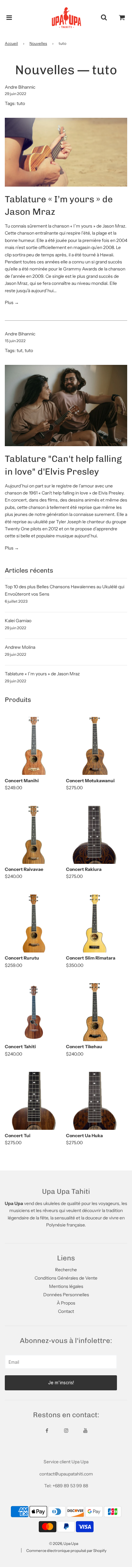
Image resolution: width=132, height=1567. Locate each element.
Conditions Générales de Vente (66, 1278)
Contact (66, 1311)
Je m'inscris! (61, 1382)
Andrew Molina (20, 647)
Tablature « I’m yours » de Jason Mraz (42, 674)
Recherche (66, 1270)
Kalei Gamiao (18, 620)
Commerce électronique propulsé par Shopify (66, 1550)
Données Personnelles (66, 1295)
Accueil (11, 43)
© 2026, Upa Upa (63, 1543)
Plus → (12, 302)
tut (19, 350)
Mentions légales (66, 1286)
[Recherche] (104, 17)
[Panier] (122, 17)
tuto (21, 103)
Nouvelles (38, 43)
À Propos (66, 1303)
